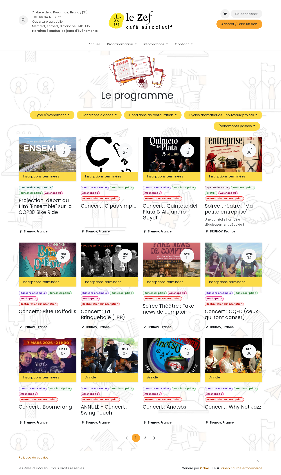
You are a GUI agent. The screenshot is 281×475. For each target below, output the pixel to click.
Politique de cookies (33, 457)
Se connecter (246, 13)
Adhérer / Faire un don (239, 24)
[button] (23, 20)
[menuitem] (94, 44)
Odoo (205, 468)
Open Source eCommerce (241, 468)
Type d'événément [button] (51, 115)
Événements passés (236, 126)
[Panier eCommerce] (225, 13)
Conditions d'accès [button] (98, 115)
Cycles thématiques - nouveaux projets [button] (222, 115)
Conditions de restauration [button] (151, 115)
